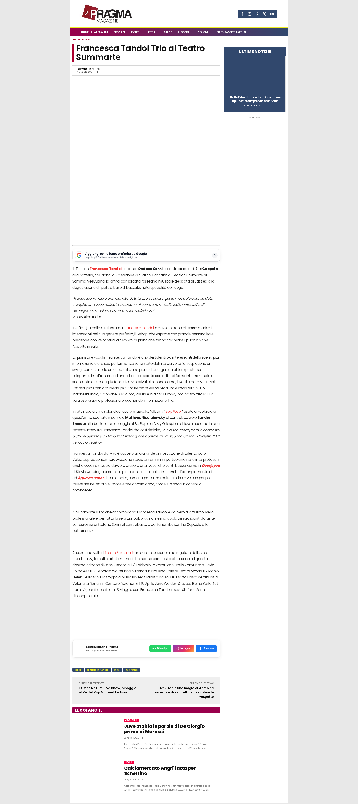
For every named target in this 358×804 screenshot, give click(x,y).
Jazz (116, 670)
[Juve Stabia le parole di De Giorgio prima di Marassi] (94, 734)
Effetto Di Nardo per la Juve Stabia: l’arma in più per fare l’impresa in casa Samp (254, 99)
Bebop (78, 670)
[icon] (275, 32)
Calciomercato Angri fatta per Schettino (160, 771)
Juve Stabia (131, 720)
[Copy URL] (203, 70)
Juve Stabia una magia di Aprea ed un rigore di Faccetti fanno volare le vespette (184, 692)
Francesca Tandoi (139, 327)
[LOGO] (107, 13)
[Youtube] (272, 14)
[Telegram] (194, 70)
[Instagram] (249, 14)
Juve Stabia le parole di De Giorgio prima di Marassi (164, 729)
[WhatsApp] (177, 70)
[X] (264, 14)
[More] (212, 70)
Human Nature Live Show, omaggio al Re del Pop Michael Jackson (107, 690)
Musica (86, 39)
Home (76, 39)
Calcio (129, 762)
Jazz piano (131, 670)
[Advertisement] (146, 217)
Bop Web (173, 411)
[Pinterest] (257, 14)
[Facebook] (242, 14)
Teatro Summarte (120, 552)
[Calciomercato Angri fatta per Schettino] (94, 776)
